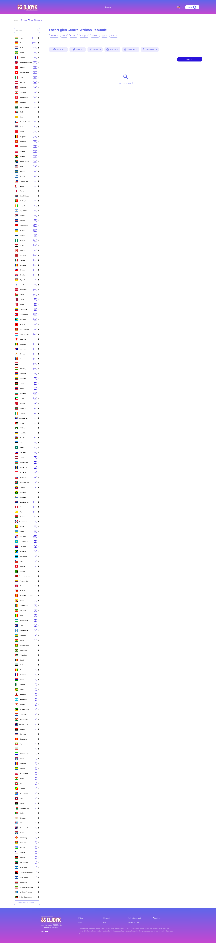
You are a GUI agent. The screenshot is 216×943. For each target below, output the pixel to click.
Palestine (23, 655)
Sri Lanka (23, 102)
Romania (23, 265)
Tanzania (23, 551)
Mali (21, 615)
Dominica (23, 650)
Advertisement (134, 918)
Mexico (22, 260)
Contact (106, 918)
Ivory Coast (24, 206)
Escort (108, 7)
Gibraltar (23, 694)
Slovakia (23, 477)
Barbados (23, 467)
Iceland (22, 220)
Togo (21, 512)
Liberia (22, 852)
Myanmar (23, 744)
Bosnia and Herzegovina (23, 418)
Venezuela (24, 581)
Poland (22, 151)
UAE (21, 112)
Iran (21, 749)
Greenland (24, 773)
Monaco (23, 472)
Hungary (23, 369)
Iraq (21, 364)
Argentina (23, 211)
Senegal (23, 344)
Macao (22, 448)
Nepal (22, 186)
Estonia (22, 443)
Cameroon (24, 606)
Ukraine (23, 230)
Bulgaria (23, 393)
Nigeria (22, 240)
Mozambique (24, 709)
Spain (22, 117)
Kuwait (22, 398)
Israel (22, 285)
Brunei (22, 601)
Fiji (21, 823)
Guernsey (23, 838)
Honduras (23, 699)
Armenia (23, 374)
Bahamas (23, 319)
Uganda (23, 280)
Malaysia (23, 87)
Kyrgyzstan (24, 739)
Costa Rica (24, 546)
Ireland (22, 413)
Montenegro (24, 329)
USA (21, 166)
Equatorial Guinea (26, 887)
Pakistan (23, 428)
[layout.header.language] (180, 7)
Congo (22, 788)
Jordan (22, 423)
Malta (22, 304)
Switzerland (24, 72)
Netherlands (24, 48)
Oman (22, 295)
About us (156, 918)
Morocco (23, 255)
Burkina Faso (24, 645)
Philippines (24, 181)
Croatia (22, 275)
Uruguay (23, 497)
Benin (22, 527)
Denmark (23, 290)
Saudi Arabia (24, 107)
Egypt (22, 245)
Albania (22, 324)
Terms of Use (133, 922)
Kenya (22, 383)
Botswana (23, 556)
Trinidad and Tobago (23, 576)
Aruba (22, 532)
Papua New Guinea (27, 872)
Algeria (22, 685)
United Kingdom (26, 62)
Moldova (23, 359)
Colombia (23, 309)
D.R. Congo (24, 793)
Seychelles (24, 719)
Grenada (23, 843)
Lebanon (23, 92)
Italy (21, 77)
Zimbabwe (24, 591)
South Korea (24, 196)
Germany (23, 43)
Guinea (22, 670)
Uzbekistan (24, 620)
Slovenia (23, 453)
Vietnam (23, 141)
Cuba (22, 625)
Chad (22, 660)
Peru (21, 507)
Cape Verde (24, 734)
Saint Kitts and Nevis (24, 897)
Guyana (22, 690)
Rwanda (23, 635)
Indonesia (23, 146)
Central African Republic (31, 20)
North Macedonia (26, 596)
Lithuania (23, 378)
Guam (22, 759)
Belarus (22, 517)
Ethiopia (23, 611)
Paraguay (23, 714)
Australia (23, 349)
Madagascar (24, 808)
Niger (22, 778)
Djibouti (22, 848)
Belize (22, 833)
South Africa (24, 161)
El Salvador (24, 877)
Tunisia (22, 566)
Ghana (22, 156)
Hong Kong (24, 97)
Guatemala (24, 630)
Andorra (23, 764)
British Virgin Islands (24, 724)
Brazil (22, 53)
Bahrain (22, 403)
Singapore (24, 225)
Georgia (23, 339)
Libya (22, 803)
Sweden (23, 171)
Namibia (23, 438)
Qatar (22, 299)
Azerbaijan (24, 462)
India (21, 38)
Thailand (23, 127)
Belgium (23, 137)
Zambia (22, 571)
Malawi (22, 857)
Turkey (22, 67)
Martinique (24, 862)
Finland (22, 235)
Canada (22, 250)
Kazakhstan (24, 541)
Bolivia (22, 640)
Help (105, 922)
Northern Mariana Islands (25, 892)
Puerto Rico (24, 314)
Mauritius (23, 433)
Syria (22, 665)
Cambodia (23, 586)
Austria (22, 82)
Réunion (23, 675)
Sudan (22, 813)
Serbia (22, 216)
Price (80, 918)
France (22, 58)
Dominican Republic (23, 522)
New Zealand (24, 502)
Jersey (22, 704)
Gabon (22, 769)
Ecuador (23, 487)
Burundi (22, 783)
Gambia (22, 680)
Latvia (22, 457)
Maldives (23, 408)
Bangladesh (24, 482)
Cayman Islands (25, 828)
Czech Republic (25, 122)
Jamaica (23, 492)
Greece (22, 176)
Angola (22, 729)
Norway (22, 388)
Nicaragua (23, 867)
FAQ (80, 922)
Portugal (23, 201)
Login (190, 7)
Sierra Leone (24, 754)
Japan (22, 191)
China (22, 132)
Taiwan (22, 270)
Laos (21, 798)
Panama (23, 536)
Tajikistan (23, 818)
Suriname (23, 882)
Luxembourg (24, 334)
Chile (22, 561)
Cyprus (22, 354)
